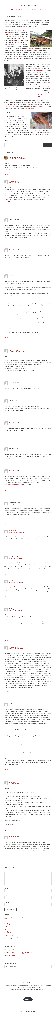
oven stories (7, 934)
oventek (6, 924)
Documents (6, 920)
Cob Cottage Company (19, 38)
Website (6, 902)
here (46, 850)
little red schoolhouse (40, 70)
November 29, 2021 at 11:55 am (17, 220)
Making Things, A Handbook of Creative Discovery (38, 84)
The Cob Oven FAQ (12, 955)
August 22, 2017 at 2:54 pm (16, 558)
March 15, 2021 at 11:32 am (16, 423)
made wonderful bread (31, 48)
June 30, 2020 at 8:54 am (16, 504)
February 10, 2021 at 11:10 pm (17, 449)
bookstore (15, 58)
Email (6, 895)
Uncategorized (7, 938)
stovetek (6, 926)
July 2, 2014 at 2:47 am (15, 705)
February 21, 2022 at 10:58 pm (17, 158)
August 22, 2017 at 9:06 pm (16, 582)
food (5, 929)
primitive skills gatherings (35, 104)
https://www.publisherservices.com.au (15, 484)
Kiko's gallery (7, 931)
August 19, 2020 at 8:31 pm (16, 532)
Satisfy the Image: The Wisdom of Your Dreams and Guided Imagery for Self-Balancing (38, 94)
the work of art (7, 927)
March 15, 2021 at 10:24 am (16, 351)
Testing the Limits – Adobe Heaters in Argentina (22, 952)
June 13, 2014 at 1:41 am (15, 610)
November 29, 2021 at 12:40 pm (17, 251)
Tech (5, 921)
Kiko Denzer (12, 181)
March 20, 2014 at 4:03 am (16, 783)
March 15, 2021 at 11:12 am (16, 401)
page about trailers (15, 587)
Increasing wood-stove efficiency (18, 953)
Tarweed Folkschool (29, 108)
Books (5, 918)
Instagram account (12, 104)
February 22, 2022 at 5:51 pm (17, 182)
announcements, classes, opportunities (12, 917)
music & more (7, 932)
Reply (6, 174)
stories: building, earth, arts (10, 937)
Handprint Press (28, 5)
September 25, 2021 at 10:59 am (18, 277)
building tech (7, 923)
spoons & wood (7, 935)
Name (6, 888)
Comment (7, 871)
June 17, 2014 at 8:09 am (16, 648)
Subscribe (47, 145)
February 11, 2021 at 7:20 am (17, 472)
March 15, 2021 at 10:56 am (16, 383)
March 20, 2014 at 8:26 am (16, 838)
